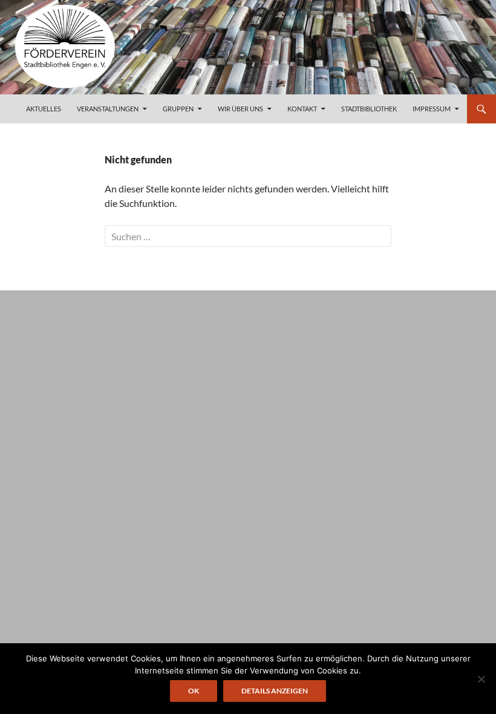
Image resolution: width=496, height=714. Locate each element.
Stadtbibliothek (369, 109)
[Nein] (481, 679)
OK (193, 690)
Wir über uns (240, 109)
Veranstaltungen (108, 109)
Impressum (432, 109)
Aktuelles (43, 109)
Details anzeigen (274, 690)
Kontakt (302, 109)
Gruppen (178, 109)
